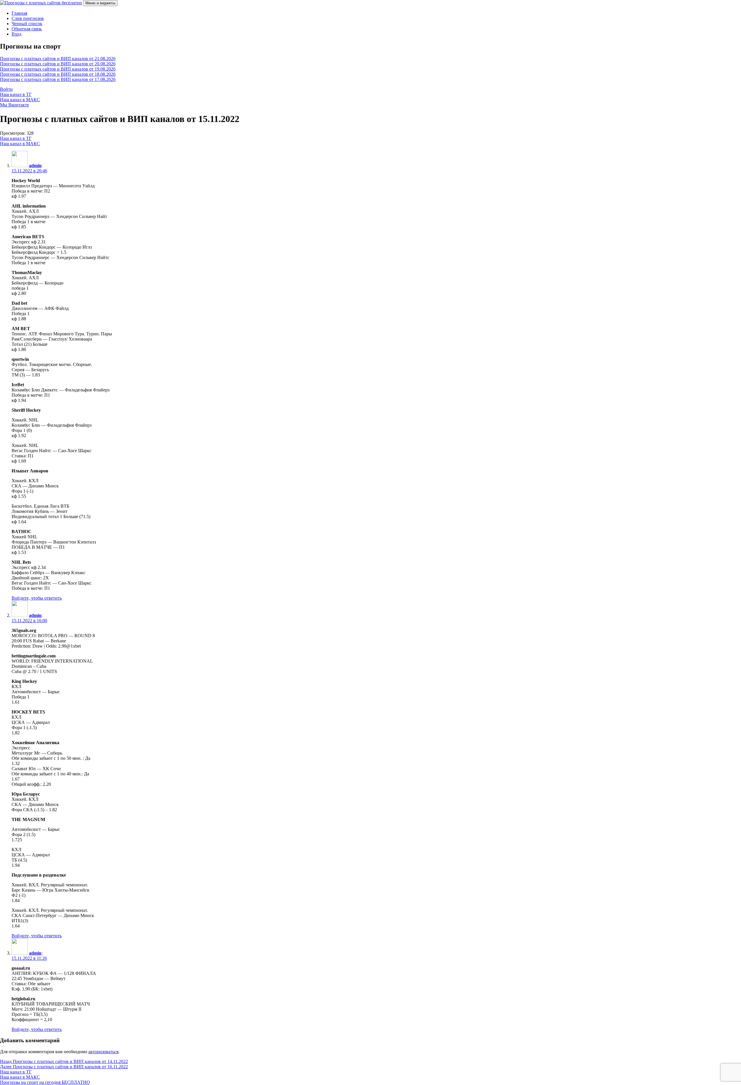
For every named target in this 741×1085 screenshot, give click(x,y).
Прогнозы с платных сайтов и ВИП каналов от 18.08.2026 (57, 74)
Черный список (27, 23)
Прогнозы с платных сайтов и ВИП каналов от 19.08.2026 (57, 68)
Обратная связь (27, 28)
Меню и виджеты (100, 3)
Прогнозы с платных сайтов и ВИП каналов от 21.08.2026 (57, 58)
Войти (6, 89)
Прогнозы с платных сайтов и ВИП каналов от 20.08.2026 (57, 63)
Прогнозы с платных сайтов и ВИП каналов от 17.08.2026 (57, 79)
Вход (16, 34)
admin (35, 165)
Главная (19, 13)
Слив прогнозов (28, 18)
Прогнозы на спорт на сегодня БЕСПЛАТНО (45, 1082)
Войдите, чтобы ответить (37, 598)
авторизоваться (103, 1051)
